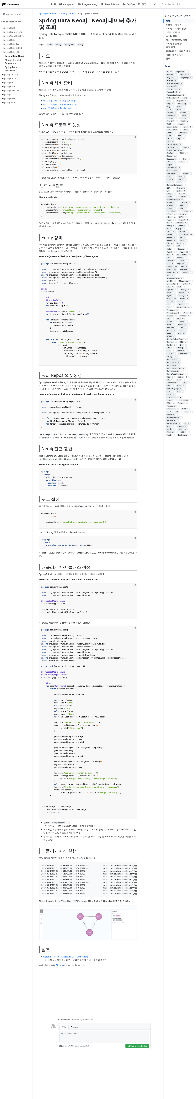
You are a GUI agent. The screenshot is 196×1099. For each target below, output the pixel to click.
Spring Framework (48, 13)
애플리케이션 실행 (174, 54)
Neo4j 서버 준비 (174, 24)
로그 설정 (170, 47)
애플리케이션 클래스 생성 (178, 50)
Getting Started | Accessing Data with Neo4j (65, 956)
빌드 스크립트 (173, 32)
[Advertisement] (100, 994)
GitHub (59, 965)
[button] (67, 4)
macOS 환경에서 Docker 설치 (57, 108)
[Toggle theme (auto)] (156, 4)
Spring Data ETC (69, 13)
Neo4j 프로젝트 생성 (176, 28)
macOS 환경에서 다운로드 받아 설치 (60, 100)
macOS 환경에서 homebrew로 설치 (60, 104)
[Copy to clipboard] (135, 137)
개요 (168, 21)
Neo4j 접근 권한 (174, 43)
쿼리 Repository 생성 (176, 39)
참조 (168, 58)
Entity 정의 (171, 35)
